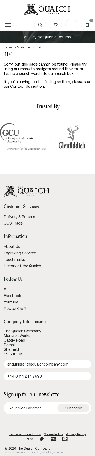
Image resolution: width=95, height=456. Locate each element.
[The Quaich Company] (47, 9)
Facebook (12, 295)
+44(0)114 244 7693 (24, 376)
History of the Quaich (22, 266)
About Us (12, 246)
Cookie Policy (53, 434)
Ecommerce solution (21, 452)
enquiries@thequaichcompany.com (37, 364)
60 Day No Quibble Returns (47, 37)
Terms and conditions (25, 434)
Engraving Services (20, 253)
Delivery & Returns (19, 216)
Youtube (11, 302)
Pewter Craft (15, 308)
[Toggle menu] (8, 25)
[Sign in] (71, 25)
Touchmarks (14, 259)
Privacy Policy (76, 434)
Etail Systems (53, 452)
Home (9, 47)
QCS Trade (13, 223)
